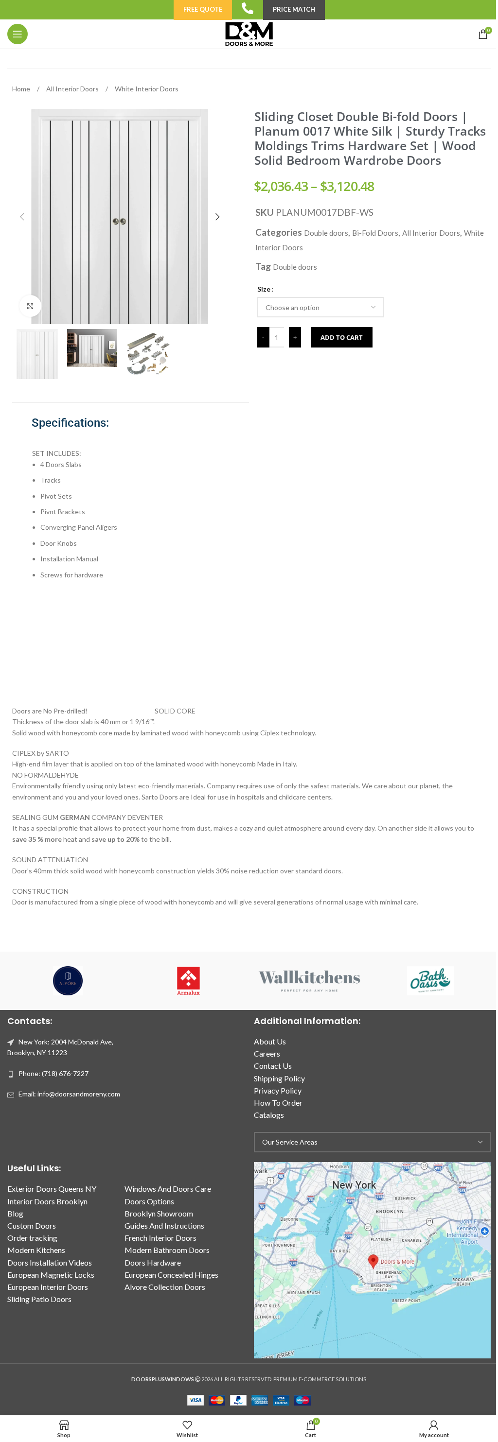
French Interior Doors (160, 1237)
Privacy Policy (278, 1090)
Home (22, 89)
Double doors (326, 232)
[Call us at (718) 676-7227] (247, 8)
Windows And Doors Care (167, 1188)
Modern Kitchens (36, 1249)
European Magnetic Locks (50, 1274)
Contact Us (273, 1065)
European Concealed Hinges (171, 1274)
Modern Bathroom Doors (167, 1249)
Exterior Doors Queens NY (51, 1188)
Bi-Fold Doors (375, 232)
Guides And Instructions (164, 1225)
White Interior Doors (146, 89)
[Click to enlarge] (30, 306)
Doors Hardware (152, 1262)
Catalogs (269, 1114)
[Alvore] (67, 980)
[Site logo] (249, 33)
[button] (22, 216)
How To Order (278, 1102)
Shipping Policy (279, 1078)
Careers (267, 1053)
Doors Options (149, 1201)
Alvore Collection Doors (164, 1286)
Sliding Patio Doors (39, 1298)
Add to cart (341, 337)
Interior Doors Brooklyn (47, 1201)
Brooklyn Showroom (158, 1213)
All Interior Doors (73, 89)
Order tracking (32, 1237)
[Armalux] (188, 980)
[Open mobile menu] (17, 34)
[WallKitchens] (309, 980)
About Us (270, 1041)
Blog (15, 1213)
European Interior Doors (47, 1286)
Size (263, 289)
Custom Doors (31, 1225)
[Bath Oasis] (430, 980)
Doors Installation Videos (49, 1262)
